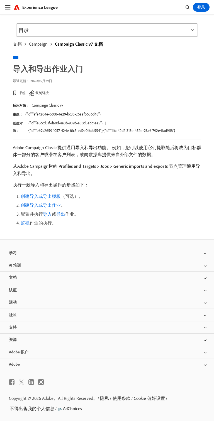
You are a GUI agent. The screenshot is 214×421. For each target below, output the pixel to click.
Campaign (38, 44)
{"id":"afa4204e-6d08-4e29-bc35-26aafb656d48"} (63, 114)
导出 (60, 214)
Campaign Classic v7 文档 (79, 44)
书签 (22, 93)
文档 (17, 44)
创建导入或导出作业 (41, 205)
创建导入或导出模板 (41, 196)
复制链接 (42, 93)
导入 (47, 214)
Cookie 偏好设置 (149, 398)
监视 (25, 223)
